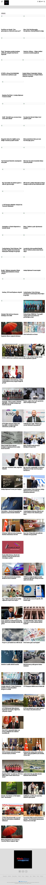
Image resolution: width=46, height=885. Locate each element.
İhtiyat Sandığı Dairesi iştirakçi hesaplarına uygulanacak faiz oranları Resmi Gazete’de (10, 447)
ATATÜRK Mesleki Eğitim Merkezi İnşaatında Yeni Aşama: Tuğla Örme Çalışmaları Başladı (11, 709)
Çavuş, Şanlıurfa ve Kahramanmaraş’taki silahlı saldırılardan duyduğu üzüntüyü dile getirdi (11, 622)
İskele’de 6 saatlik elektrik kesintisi (10, 664)
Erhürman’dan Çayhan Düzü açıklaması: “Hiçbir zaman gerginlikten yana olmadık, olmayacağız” (33, 753)
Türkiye (19, 876)
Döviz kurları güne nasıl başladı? (31, 642)
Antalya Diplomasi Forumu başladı (32, 270)
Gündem (9, 876)
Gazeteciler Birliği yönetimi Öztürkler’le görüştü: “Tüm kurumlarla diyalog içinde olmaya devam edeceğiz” (33, 819)
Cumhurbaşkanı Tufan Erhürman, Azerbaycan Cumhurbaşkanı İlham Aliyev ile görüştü (33, 293)
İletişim (41, 876)
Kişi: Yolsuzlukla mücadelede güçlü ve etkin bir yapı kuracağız (11, 183)
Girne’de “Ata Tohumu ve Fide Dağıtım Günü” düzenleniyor (10, 796)
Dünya (23, 876)
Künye (38, 876)
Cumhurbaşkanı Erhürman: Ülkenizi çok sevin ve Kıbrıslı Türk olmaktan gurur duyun (33, 512)
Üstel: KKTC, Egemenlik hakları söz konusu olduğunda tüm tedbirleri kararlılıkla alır (11, 731)
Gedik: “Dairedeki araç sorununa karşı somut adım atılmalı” (11, 117)
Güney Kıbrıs (14, 876)
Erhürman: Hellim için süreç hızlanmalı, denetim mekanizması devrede (12, 533)
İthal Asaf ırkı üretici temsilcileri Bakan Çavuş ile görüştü (33, 161)
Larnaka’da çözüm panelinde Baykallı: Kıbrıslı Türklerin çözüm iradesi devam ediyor (33, 250)
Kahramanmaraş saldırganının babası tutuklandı (32, 665)
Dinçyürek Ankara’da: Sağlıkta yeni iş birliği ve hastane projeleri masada (10, 139)
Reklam (34, 876)
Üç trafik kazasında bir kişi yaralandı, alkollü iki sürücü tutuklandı (11, 577)
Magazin (27, 876)
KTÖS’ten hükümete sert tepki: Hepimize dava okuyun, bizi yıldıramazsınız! (33, 709)
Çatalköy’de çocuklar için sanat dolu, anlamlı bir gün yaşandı (32, 796)
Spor (31, 876)
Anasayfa (5, 876)
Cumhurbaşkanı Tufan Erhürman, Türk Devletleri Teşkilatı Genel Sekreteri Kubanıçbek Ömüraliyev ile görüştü (11, 250)
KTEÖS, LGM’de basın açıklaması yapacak (12, 358)
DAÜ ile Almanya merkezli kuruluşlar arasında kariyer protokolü (11, 752)
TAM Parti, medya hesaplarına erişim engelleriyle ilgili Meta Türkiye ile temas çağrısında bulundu (33, 578)
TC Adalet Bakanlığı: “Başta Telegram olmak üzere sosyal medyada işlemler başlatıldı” (32, 622)
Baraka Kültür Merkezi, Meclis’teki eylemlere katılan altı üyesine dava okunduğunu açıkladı (11, 556)
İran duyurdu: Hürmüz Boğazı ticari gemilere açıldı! (32, 117)
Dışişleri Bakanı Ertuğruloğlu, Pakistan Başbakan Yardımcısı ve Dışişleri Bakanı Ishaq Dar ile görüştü (33, 75)
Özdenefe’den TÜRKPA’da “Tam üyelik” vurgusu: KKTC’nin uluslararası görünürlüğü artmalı (33, 315)
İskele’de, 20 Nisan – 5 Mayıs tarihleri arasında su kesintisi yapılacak (32, 52)
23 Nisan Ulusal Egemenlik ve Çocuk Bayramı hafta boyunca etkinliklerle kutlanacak (11, 819)
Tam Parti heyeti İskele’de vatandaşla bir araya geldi (11, 161)
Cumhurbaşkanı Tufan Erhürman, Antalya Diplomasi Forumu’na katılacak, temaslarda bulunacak (33, 491)
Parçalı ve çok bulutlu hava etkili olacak (12, 642)
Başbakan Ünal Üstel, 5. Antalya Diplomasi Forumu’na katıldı (12, 95)
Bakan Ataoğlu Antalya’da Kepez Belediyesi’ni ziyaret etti (31, 446)
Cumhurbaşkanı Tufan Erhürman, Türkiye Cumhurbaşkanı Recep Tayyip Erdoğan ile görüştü (12, 381)
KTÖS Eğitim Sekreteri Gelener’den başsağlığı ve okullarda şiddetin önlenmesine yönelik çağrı (11, 425)
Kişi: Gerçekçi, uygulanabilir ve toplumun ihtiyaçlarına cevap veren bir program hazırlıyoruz (33, 469)
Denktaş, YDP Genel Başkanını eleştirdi (12, 292)
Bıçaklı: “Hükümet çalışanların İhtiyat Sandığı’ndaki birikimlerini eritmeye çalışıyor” (10, 272)
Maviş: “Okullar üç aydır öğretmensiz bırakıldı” (32, 227)
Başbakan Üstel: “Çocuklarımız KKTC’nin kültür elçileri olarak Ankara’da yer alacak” (12, 775)
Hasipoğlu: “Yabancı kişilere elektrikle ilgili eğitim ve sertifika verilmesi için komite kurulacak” (11, 403)
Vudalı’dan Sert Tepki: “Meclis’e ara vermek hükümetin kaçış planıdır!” (32, 424)
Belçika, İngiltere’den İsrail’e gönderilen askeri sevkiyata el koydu (33, 401)
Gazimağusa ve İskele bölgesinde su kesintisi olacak (11, 227)
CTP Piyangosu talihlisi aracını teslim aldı (33, 686)
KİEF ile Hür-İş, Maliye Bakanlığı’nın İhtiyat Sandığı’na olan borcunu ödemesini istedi (34, 183)
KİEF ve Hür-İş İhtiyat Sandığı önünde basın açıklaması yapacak (32, 357)
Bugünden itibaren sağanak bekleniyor (11, 336)
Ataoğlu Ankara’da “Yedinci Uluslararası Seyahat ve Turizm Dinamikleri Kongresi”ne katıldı (11, 688)
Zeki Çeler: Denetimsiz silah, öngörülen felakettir (12, 468)
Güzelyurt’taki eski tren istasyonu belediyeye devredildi (9, 314)
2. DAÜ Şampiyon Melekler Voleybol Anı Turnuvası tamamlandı (12, 205)
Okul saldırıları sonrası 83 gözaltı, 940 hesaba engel (33, 599)
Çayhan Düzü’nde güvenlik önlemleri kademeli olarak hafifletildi (32, 774)
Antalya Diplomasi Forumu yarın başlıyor (11, 489)
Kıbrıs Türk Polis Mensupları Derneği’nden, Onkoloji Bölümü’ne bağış (33, 30)
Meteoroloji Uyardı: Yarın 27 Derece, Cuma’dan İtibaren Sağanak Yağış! (10, 840)
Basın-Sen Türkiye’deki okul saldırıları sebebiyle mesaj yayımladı (33, 533)
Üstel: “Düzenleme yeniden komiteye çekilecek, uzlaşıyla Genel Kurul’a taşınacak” (10, 53)
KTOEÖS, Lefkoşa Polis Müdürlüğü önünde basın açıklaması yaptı (10, 74)
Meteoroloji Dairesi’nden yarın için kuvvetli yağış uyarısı (32, 139)
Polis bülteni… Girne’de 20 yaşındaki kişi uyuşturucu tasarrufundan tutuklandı (11, 511)
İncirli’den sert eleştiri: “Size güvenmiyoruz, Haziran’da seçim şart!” (11, 30)
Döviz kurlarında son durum (30, 334)
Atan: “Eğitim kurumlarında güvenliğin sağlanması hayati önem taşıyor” (11, 599)
